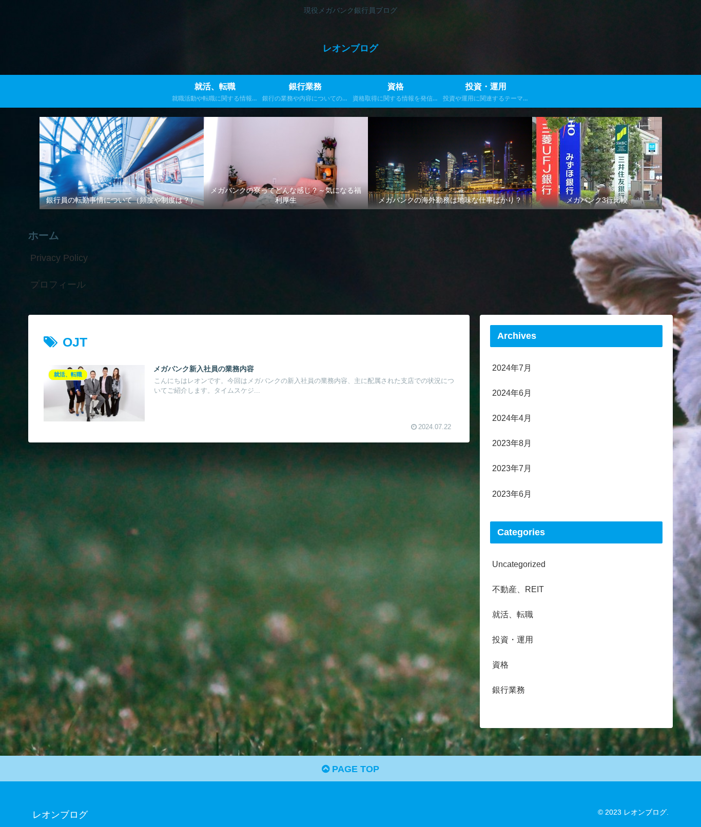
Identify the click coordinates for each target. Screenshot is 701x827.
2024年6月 (512, 392)
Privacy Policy (59, 258)
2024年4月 (512, 417)
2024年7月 (512, 367)
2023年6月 (512, 493)
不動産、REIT (518, 589)
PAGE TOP (354, 769)
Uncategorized (519, 564)
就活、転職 (512, 614)
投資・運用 (512, 639)
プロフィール (58, 284)
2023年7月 (512, 468)
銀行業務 (508, 689)
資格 (500, 664)
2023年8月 (512, 443)
